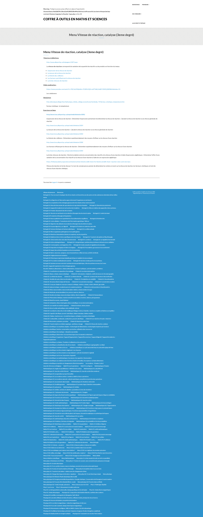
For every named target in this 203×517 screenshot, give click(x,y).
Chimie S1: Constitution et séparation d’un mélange (58, 271)
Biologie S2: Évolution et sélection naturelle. (83, 226)
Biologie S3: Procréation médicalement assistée (57, 261)
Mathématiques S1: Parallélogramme (54, 384)
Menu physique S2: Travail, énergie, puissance (56, 484)
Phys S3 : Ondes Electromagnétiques (100, 490)
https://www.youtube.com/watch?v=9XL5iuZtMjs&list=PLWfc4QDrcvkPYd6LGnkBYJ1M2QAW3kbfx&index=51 (83, 89)
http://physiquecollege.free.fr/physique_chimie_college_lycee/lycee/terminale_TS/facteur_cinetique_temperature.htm (85, 102)
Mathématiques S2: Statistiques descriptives (56, 405)
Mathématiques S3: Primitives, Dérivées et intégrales (58, 421)
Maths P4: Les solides (97, 437)
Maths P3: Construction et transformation (70, 426)
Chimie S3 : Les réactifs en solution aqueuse (56, 305)
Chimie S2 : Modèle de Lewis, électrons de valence (57, 279)
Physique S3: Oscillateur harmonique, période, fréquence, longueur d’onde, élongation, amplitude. (71, 511)
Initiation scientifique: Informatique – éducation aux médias (60, 332)
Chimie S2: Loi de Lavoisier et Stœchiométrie (97, 287)
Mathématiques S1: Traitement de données (56, 392)
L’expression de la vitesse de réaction (60, 70)
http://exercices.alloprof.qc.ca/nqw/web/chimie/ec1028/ (65, 142)
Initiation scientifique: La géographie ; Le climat (91, 345)
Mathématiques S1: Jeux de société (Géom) (55, 371)
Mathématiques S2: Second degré (101, 403)
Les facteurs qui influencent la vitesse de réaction (64, 78)
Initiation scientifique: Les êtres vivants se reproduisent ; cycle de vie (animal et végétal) (68, 353)
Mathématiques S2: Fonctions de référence (56, 397)
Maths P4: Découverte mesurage (101, 434)
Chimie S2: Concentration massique (82, 282)
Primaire (145, 4)
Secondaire (136, 14)
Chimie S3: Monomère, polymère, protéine (55, 321)
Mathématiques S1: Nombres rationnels (83, 382)
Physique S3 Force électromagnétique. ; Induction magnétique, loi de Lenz (64, 503)
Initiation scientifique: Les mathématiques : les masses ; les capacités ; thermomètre (67, 358)
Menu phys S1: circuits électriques (53, 463)
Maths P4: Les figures (67, 437)
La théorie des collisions (55, 76)
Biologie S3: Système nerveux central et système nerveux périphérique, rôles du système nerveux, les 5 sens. (74, 263)
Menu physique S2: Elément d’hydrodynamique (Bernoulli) (60, 476)
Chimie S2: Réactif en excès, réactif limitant (55, 300)
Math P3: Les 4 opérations (71, 366)
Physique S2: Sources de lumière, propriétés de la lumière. (60, 500)
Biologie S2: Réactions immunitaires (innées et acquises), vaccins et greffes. (65, 234)
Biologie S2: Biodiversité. (97, 218)
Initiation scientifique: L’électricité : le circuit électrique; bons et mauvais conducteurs (68, 334)
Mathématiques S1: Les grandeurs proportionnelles (58, 374)
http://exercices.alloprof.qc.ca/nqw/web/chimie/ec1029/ (65, 125)
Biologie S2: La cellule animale (85, 229)
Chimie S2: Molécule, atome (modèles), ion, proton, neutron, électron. (63, 292)
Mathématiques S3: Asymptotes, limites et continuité (58, 408)
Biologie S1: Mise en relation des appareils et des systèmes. (99, 208)
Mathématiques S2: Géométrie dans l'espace (56, 400)
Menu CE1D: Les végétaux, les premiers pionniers (91, 450)
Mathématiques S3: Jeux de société (53, 416)
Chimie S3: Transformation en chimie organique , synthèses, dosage (63, 324)
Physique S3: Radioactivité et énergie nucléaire (57, 513)
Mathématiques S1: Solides (71, 387)
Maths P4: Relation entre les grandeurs (54, 442)
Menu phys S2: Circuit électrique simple (89, 474)
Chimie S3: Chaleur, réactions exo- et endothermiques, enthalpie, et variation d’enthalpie (69, 316)
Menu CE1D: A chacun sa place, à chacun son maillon (81, 445)
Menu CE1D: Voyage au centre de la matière (78, 455)
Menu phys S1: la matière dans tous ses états (88, 469)
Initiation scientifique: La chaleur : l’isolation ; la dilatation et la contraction (64, 342)
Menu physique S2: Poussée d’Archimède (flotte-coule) (59, 482)
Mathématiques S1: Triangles (79, 392)
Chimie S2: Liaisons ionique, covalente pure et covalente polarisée (62, 287)
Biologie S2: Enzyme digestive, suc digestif (55, 226)
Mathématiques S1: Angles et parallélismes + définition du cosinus (62, 368)
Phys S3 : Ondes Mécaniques (51, 492)
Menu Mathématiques (68, 458)
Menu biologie (94, 442)
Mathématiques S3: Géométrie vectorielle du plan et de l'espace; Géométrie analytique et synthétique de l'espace (76, 413)
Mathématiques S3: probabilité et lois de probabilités (91, 421)
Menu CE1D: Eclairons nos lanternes (53, 447)
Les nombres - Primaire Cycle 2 (95, 363)
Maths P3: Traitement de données (53, 434)
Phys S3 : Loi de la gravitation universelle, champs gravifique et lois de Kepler (65, 490)
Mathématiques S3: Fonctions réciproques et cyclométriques (94, 408)
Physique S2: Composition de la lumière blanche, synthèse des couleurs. (83, 492)
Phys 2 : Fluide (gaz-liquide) (98, 484)
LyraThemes (151, 193)
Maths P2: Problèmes (49, 426)
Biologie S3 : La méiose (84, 239)
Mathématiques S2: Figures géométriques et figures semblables (96, 395)
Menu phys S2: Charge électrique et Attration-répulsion (59, 474)
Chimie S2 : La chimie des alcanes (52, 276)
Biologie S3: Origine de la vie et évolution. (55, 255)
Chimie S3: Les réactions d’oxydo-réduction (98, 319)
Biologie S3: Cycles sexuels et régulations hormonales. (89, 245)
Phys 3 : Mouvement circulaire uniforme (67, 487)
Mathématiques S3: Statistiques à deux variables (57, 424)
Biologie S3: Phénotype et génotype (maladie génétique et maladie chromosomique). (68, 258)
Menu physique (107, 474)
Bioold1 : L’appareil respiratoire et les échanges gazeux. (59, 266)
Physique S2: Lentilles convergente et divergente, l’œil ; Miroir (61, 495)
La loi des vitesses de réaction (57, 81)
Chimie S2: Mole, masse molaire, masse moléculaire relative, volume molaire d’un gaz (67, 290)
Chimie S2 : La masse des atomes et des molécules (97, 276)
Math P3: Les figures (86, 366)
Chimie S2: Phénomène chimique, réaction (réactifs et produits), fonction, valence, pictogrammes (71, 297)
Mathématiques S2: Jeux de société (81, 400)
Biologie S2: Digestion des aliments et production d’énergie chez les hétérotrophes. (67, 224)
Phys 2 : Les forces (48, 487)
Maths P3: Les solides (65, 429)
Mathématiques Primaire (102, 366)
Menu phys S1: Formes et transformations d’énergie (58, 469)
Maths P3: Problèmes (68, 432)
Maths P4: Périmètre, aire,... (88, 440)
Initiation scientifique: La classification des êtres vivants (59, 345)
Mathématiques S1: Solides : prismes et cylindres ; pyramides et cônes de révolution (67, 389)
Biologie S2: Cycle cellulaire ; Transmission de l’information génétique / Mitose (66, 221)
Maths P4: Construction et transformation (77, 434)
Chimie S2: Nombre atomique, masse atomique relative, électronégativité (64, 295)
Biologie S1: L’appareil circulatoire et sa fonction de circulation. (61, 208)
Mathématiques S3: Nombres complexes (91, 418)
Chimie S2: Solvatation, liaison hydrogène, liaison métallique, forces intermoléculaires (68, 303)
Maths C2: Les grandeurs (80, 424)
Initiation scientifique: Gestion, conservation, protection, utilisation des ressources (67, 329)
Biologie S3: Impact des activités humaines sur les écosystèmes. (61, 250)
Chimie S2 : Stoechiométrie (106, 279)
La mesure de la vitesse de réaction (59, 73)
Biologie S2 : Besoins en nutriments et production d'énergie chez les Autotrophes (67, 213)
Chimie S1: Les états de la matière (85, 271)
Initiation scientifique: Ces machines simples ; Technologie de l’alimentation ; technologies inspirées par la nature (76, 326)
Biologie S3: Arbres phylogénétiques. (54, 242)
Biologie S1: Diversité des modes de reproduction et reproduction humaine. (65, 205)
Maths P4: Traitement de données (78, 442)
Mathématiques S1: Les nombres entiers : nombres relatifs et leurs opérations (66, 376)
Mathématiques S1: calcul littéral (93, 368)
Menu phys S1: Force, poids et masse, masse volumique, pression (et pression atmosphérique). (70, 466)
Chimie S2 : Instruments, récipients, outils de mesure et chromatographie (92, 274)
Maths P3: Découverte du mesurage (95, 426)
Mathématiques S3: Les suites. (74, 416)
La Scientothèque (138, 23)
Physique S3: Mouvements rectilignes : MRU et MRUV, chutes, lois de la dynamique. (67, 508)
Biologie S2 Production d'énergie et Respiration (57, 216)
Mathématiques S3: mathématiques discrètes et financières (60, 418)
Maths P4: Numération (49, 440)
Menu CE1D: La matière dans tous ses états (79, 447)
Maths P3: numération (80, 429)
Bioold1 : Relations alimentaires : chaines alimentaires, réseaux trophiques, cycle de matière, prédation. (73, 268)
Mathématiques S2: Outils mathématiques (55, 403)
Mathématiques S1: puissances (52, 387)
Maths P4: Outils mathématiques (68, 440)
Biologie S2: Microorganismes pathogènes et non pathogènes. (61, 232)
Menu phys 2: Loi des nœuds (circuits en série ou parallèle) (93, 458)
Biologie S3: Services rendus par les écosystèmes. (87, 261)
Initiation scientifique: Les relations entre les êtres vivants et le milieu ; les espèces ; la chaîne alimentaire (73, 360)
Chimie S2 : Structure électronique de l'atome (56, 282)
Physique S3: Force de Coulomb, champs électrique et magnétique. (62, 505)
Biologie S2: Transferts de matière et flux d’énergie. (98, 237)
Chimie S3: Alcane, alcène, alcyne (80, 305)
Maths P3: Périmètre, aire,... (51, 432)
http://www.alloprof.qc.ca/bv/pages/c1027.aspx (62, 62)
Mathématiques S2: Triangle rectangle (82, 405)
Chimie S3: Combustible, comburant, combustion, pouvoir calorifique (63, 319)
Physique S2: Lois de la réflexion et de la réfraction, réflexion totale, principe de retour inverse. (70, 498)
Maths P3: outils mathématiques (98, 429)
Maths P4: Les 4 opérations (51, 437)
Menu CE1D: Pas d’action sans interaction (100, 453)
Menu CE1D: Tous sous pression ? (53, 455)
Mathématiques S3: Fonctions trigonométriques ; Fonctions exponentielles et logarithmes (69, 411)
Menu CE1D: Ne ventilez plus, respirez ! (74, 453)
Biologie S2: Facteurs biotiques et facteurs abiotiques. (59, 229)
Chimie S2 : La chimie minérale (72, 276)
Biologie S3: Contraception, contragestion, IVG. (57, 245)
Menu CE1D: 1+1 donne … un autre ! (53, 445)
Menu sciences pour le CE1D (80, 484)
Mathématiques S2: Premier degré (80, 403)
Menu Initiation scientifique (51, 458)
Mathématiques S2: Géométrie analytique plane (84, 397)
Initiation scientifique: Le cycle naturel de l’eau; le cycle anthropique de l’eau (91, 347)
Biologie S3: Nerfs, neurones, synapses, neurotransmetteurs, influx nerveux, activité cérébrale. (70, 253)
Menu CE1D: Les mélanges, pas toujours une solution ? (59, 450)
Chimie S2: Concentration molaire (105, 282)
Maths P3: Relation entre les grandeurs (87, 432)
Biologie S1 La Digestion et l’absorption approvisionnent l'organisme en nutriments (67, 200)
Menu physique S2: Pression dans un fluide (90, 482)
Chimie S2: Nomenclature (95, 295)
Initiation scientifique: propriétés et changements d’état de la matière (63, 363)
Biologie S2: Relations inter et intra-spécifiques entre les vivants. (62, 237)
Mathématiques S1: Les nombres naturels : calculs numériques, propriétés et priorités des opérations (72, 379)
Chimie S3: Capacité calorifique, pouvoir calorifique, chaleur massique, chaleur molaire (68, 313)
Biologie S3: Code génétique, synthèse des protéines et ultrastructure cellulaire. (90, 242)
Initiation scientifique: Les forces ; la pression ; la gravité (59, 355)
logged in (55, 182)
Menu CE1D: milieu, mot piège (52, 453)
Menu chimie (96, 455)
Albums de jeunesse (49, 192)
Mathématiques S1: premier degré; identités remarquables (84, 384)
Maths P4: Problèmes (104, 440)
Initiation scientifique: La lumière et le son (55, 347)
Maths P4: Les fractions (82, 437)
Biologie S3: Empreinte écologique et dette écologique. (59, 247)
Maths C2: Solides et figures (98, 424)
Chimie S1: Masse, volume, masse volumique (56, 274)
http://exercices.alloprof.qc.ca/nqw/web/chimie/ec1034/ (65, 151)
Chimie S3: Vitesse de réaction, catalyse (96, 324)
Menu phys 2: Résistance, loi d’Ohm (53, 461)
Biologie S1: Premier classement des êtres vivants (57, 210)
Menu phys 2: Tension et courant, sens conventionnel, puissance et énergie (88, 461)
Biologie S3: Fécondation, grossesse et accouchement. (94, 247)
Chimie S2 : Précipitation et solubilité (85, 279)
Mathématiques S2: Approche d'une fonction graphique (59, 395)
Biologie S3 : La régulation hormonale (104, 239)
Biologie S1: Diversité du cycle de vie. (100, 205)
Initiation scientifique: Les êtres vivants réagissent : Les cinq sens (62, 350)
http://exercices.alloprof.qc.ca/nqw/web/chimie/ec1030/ (65, 134)
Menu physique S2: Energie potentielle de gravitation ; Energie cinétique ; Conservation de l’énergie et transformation (77, 479)
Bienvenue (136, 4)
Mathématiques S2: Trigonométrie (106, 405)
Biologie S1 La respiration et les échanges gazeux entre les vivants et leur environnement (69, 203)
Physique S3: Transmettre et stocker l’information (87, 513)
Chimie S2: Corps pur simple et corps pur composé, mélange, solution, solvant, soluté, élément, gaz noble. (74, 284)
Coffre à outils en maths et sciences (75, 19)
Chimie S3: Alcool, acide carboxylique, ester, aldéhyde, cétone (61, 308)
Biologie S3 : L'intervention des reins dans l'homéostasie (59, 239)
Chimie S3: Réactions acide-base (79, 321)
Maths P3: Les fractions (50, 429)
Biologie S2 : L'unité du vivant (101, 213)
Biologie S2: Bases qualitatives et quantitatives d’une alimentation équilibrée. (65, 218)
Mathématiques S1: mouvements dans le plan (56, 382)
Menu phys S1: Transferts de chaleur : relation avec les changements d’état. (65, 471)
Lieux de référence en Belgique (52, 366)
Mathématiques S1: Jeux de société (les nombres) (85, 371)
